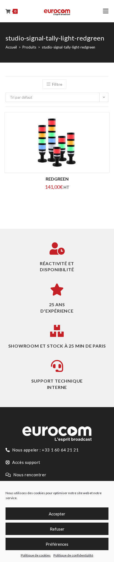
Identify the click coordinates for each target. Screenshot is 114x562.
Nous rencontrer (29, 474)
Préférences (57, 544)
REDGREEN (57, 178)
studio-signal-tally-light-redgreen (68, 47)
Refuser (57, 528)
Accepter (57, 513)
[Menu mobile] (105, 11)
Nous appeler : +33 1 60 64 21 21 (45, 449)
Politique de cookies (36, 555)
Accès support (25, 462)
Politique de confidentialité (73, 555)
